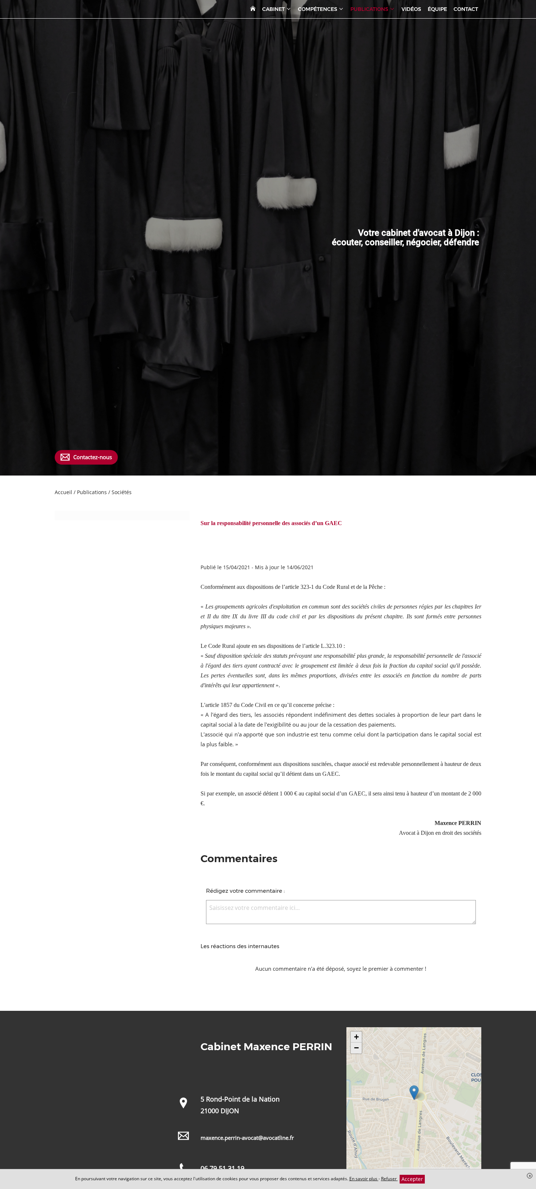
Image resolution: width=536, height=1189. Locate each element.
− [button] (356, 1047)
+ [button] (356, 1036)
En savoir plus (363, 1179)
